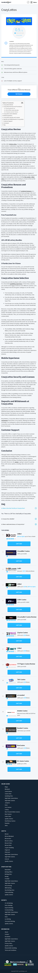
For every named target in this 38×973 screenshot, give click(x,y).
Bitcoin (6, 834)
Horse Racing (8, 885)
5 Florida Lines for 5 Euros (12, 112)
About (6, 932)
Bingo (6, 787)
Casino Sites (8, 793)
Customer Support (7, 121)
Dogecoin (7, 850)
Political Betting (9, 892)
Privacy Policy (8, 943)
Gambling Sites (9, 796)
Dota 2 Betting (8, 905)
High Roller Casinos (10, 800)
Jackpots (7, 803)
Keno (6, 805)
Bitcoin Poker (8, 843)
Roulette (7, 823)
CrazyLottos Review (8, 104)
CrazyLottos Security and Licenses (11, 117)
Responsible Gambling (11, 948)
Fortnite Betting (9, 910)
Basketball (7, 869)
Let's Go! (19, 543)
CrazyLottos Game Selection (10, 113)
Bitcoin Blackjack (9, 836)
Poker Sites (8, 816)
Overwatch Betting (10, 921)
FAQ (4, 125)
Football (7, 878)
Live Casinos (8, 807)
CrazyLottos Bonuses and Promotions (12, 106)
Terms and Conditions (10, 950)
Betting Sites (8, 874)
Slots (6, 825)
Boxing (6, 876)
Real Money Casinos (10, 821)
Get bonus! (19, 94)
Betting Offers (8, 872)
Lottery (7, 809)
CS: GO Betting (9, 903)
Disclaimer (7, 936)
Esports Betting (9, 907)
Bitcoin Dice (8, 838)
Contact (7, 934)
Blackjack (7, 789)
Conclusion (6, 123)
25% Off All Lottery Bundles (12, 110)
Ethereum (7, 852)
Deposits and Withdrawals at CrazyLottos (13, 119)
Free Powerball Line (10, 108)
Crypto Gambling (9, 847)
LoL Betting (8, 919)
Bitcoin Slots (8, 845)
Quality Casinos (9, 818)
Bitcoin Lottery (9, 841)
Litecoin (7, 859)
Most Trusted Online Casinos (12, 812)
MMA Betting (8, 888)
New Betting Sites (9, 890)
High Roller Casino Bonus (11, 798)
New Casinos (8, 814)
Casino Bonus (8, 791)
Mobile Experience (7, 115)
